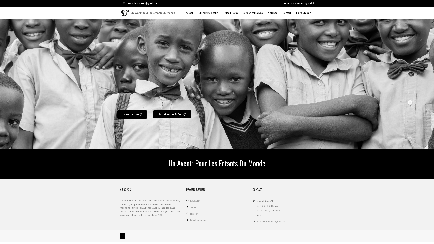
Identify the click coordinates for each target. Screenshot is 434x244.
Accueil (189, 13)
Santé (193, 207)
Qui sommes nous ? (209, 13)
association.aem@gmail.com (271, 221)
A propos (273, 13)
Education (195, 201)
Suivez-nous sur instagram (297, 3)
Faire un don (131, 114)
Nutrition (194, 213)
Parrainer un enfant (170, 114)
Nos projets (231, 13)
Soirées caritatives (253, 13)
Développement (198, 220)
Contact (287, 13)
